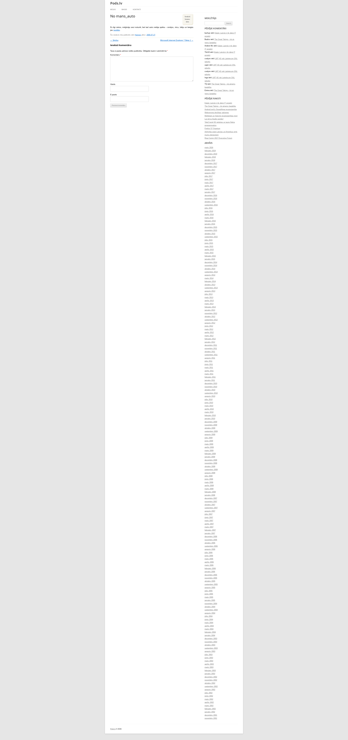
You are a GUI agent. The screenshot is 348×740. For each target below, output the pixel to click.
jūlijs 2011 (208, 361)
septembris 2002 (211, 686)
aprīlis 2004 (209, 626)
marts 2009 (209, 451)
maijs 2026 (209, 148)
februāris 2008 (210, 492)
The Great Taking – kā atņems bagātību (220, 106)
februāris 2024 (210, 151)
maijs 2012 (209, 329)
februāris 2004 (210, 632)
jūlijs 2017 (208, 176)
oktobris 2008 (210, 466)
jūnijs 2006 (209, 556)
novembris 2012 (211, 313)
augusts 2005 (210, 588)
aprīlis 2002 (209, 702)
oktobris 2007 (210, 505)
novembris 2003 (211, 642)
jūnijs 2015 (209, 243)
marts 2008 (209, 489)
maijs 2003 (209, 661)
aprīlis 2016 (209, 215)
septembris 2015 (211, 237)
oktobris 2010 (210, 390)
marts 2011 (209, 374)
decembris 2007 (211, 498)
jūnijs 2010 (209, 403)
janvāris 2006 (210, 572)
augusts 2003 (210, 651)
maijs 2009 (209, 444)
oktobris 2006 (210, 543)
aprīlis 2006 (209, 562)
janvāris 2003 (210, 674)
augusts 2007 (210, 511)
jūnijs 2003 (209, 658)
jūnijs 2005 (209, 594)
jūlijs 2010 (208, 400)
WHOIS (124, 9)
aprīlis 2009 (209, 447)
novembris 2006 (211, 540)
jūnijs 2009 (209, 441)
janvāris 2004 (210, 635)
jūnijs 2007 (209, 518)
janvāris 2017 (210, 192)
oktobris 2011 (210, 352)
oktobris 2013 (210, 285)
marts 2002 (209, 706)
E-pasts (113, 95)
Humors (138, 35)
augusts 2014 (210, 275)
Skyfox (114, 40)
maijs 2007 (209, 521)
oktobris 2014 (210, 269)
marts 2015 (209, 253)
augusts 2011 (210, 358)
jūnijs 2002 (209, 696)
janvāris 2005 (210, 600)
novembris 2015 (211, 230)
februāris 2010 (210, 415)
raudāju (116, 30)
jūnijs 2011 (209, 364)
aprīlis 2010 (209, 409)
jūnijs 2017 (209, 179)
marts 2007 (209, 527)
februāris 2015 (210, 256)
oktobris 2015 (210, 234)
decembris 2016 (211, 195)
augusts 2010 (210, 396)
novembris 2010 (211, 387)
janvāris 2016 (210, 224)
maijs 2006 (209, 559)
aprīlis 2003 (209, 664)
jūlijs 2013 (208, 294)
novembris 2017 (211, 167)
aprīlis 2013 (209, 301)
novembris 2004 (211, 604)
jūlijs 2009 (208, 438)
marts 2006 (209, 565)
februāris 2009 (210, 454)
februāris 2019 (210, 157)
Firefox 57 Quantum (212, 129)
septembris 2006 (211, 546)
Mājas (113, 9)
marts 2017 (209, 189)
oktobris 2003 (210, 645)
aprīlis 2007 (209, 524)
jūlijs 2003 (208, 655)
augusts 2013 (210, 291)
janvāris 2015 (210, 259)
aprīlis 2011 (209, 371)
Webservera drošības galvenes (217, 113)
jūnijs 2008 (209, 479)
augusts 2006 (210, 549)
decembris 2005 (211, 575)
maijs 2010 (209, 406)
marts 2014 (209, 278)
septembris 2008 (211, 470)
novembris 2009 (211, 425)
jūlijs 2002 (208, 693)
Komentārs (115, 55)
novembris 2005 (211, 578)
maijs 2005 (209, 597)
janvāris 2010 (210, 419)
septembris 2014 (211, 272)
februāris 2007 (210, 530)
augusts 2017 (210, 173)
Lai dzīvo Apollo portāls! (214, 119)
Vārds (112, 84)
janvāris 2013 (210, 310)
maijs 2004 (209, 623)
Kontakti (137, 9)
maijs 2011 (209, 368)
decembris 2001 (211, 715)
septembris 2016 (211, 205)
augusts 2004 (210, 613)
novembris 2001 (211, 718)
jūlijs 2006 (208, 553)
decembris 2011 (211, 345)
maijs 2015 (209, 246)
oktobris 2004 (210, 607)
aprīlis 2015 (209, 250)
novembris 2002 (211, 680)
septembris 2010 (211, 393)
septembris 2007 (211, 508)
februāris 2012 (210, 339)
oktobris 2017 (210, 170)
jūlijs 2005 (208, 591)
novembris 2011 (211, 349)
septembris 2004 (211, 610)
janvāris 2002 (210, 712)
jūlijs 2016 (208, 208)
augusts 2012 (210, 323)
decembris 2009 (211, 422)
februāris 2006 (210, 569)
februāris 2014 (210, 281)
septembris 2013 (211, 288)
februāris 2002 (210, 709)
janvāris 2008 (210, 495)
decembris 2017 (211, 163)
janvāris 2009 (210, 457)
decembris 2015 (211, 227)
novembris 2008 (211, 463)
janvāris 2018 (210, 160)
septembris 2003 (211, 648)
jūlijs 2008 (208, 476)
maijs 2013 (209, 298)
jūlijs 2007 (208, 514)
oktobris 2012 (210, 317)
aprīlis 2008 (209, 486)
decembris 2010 (211, 383)
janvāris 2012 (210, 342)
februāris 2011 (210, 377)
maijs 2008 (209, 482)
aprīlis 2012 (209, 332)
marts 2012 (209, 336)
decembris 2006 (211, 537)
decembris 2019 (211, 154)
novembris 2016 (211, 199)
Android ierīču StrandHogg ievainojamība (221, 109)
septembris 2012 (211, 320)
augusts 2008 (210, 473)
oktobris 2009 (210, 428)
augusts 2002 (210, 690)
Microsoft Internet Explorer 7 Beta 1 (176, 40)
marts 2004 (209, 629)
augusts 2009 (210, 435)
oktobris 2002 (210, 683)
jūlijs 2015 (208, 240)
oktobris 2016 (210, 202)
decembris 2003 (211, 639)
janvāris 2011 (210, 380)
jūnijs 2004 (209, 620)
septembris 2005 (211, 584)
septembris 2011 (211, 355)
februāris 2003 (210, 671)
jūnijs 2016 (209, 211)
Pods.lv (116, 3)
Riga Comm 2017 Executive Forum (218, 138)
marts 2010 (209, 412)
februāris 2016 (210, 221)
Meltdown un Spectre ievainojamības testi (221, 116)
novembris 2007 (211, 502)
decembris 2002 (211, 677)
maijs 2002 (209, 699)
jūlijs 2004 (208, 616)
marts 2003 (209, 667)
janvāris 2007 (210, 533)
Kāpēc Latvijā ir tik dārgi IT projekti (218, 103)
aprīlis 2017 (209, 186)
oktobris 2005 (210, 581)
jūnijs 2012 (209, 326)
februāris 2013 (210, 307)
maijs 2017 (209, 183)
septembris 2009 (211, 431)
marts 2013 (209, 304)
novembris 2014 (211, 266)
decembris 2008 (211, 460)
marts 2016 (209, 218)
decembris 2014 (211, 262)
